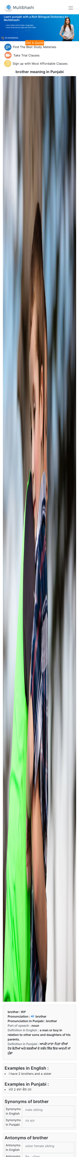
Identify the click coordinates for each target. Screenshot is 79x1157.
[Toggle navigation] (71, 8)
